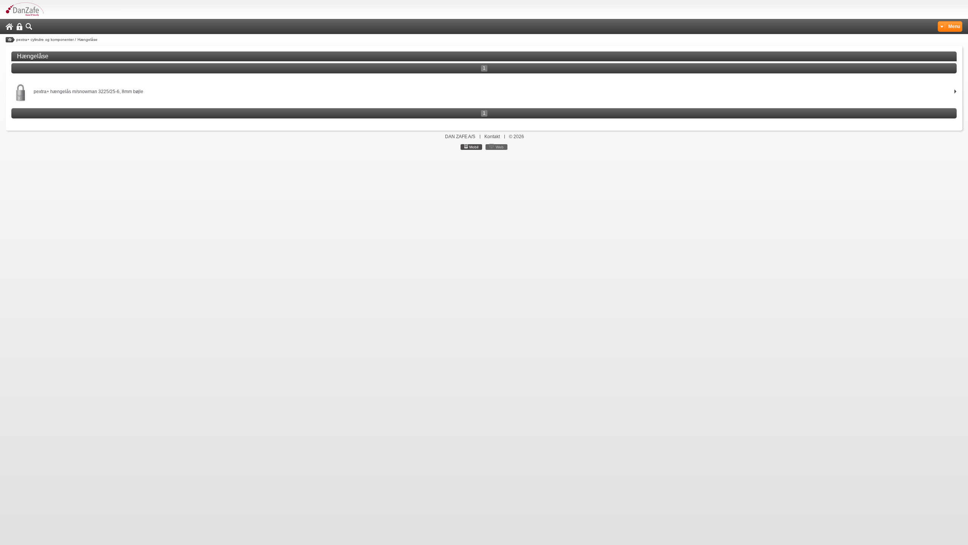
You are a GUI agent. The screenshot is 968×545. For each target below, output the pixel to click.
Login (19, 26)
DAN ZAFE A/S (460, 136)
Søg (29, 26)
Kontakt (492, 136)
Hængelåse (88, 39)
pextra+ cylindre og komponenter (45, 39)
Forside (10, 39)
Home (9, 26)
